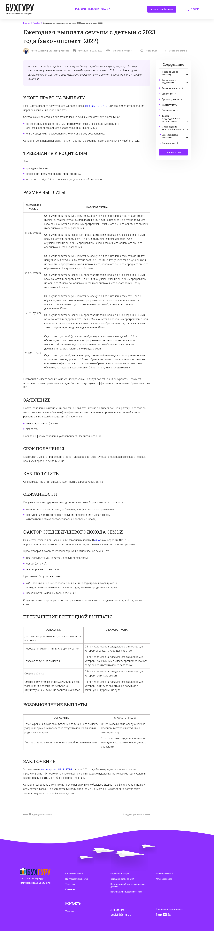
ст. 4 (97, 540)
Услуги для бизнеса (162, 9)
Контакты (70, 889)
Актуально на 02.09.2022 (90, 51)
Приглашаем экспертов (76, 879)
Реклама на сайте (164, 874)
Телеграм (70, 884)
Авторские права (164, 879)
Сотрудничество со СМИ (122, 879)
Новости (93, 9)
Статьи (105, 9)
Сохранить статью (178, 51)
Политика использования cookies (126, 892)
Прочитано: (121, 51)
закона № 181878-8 (95, 105)
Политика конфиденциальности (35, 883)
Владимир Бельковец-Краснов (53, 51)
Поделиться (151, 51)
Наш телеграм (173, 152)
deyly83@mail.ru (120, 914)
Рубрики (80, 9)
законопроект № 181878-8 (56, 769)
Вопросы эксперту (74, 874)
